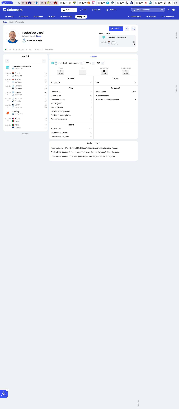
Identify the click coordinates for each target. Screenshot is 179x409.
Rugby (79, 17)
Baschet (39, 17)
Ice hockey (67, 17)
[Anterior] (16, 3)
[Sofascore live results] (13, 10)
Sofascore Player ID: (31, 36)
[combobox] (67, 63)
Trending (8, 3)
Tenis (53, 17)
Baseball (24, 17)
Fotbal (10, 17)
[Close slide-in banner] (7, 390)
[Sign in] (173, 10)
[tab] (93, 57)
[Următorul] (177, 3)
